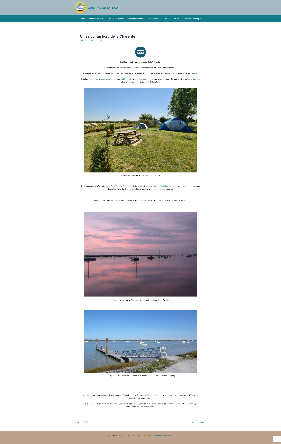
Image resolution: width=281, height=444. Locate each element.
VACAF (176, 19)
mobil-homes (126, 79)
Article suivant (199, 422)
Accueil (82, 19)
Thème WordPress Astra (164, 435)
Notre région (177, 395)
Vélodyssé (119, 186)
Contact (166, 19)
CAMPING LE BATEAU (103, 7)
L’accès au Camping (191, 19)
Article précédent (83, 422)
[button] (159, 18)
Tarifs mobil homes (116, 19)
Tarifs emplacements (135, 19)
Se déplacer (153, 19)
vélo (195, 73)
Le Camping (189, 404)
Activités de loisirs (96, 19)
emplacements (108, 79)
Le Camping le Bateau (162, 186)
